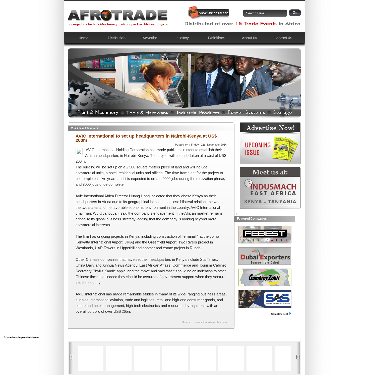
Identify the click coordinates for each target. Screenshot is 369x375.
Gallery (183, 37)
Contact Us (282, 37)
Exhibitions (216, 37)
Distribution (117, 37)
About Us (249, 37)
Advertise (150, 37)
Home (83, 37)
